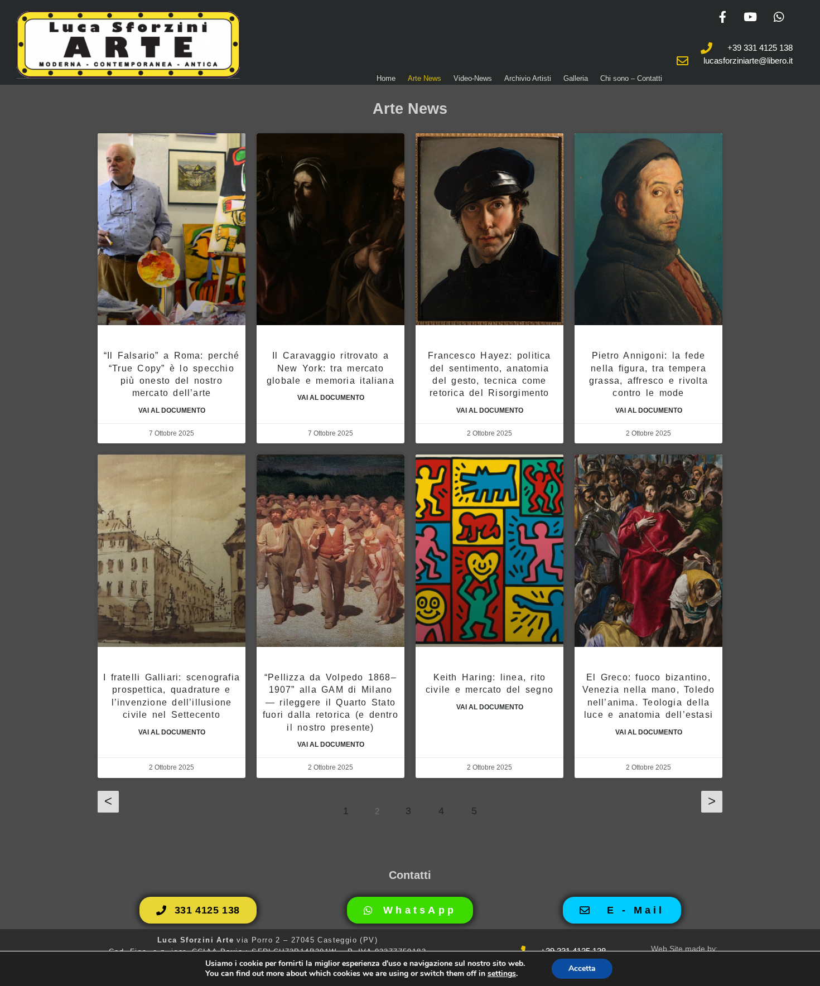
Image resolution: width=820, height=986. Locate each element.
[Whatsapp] (779, 17)
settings (502, 974)
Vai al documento (171, 410)
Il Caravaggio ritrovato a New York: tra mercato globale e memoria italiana (330, 368)
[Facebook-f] (722, 17)
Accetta (582, 968)
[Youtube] (750, 17)
